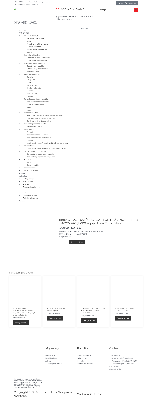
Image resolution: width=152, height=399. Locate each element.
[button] (44, 27)
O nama (22, 190)
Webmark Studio (89, 394)
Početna (22, 30)
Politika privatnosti (30, 198)
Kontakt (22, 201)
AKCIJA (22, 173)
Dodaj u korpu (77, 242)
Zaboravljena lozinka (31, 187)
